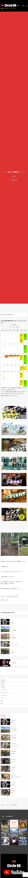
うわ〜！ (13, 769)
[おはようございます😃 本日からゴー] (23, 832)
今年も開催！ (13, 637)
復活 (12, 792)
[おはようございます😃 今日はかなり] (23, 824)
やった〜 (13, 761)
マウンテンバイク (13, 596)
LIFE (14, 176)
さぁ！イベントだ (14, 645)
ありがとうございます (15, 777)
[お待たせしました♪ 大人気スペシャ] (5, 824)
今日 (17, 326)
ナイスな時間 (13, 630)
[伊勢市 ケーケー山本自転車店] (8, 5)
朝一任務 (12, 652)
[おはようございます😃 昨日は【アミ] (5, 832)
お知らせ (12, 622)
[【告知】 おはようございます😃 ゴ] (14, 832)
